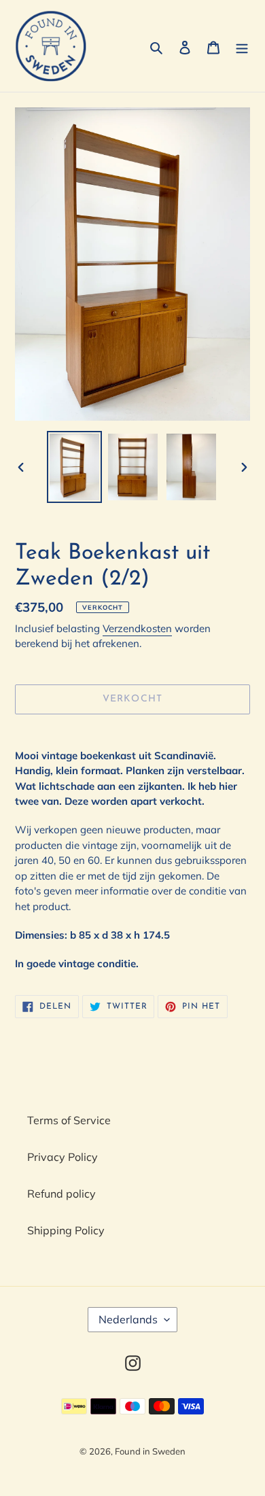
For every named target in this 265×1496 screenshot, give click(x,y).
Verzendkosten (137, 628)
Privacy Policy (62, 1157)
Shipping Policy (66, 1230)
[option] (75, 467)
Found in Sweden (150, 1451)
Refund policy (61, 1193)
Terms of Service (69, 1120)
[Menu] (242, 46)
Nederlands (128, 1319)
